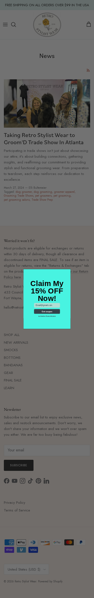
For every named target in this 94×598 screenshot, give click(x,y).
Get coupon (47, 312)
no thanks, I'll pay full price (47, 316)
